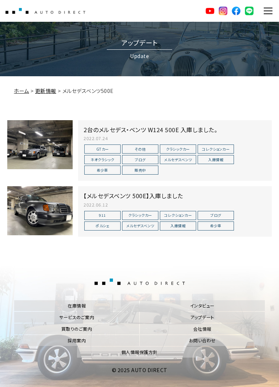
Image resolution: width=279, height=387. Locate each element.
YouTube (210, 11)
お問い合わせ (202, 340)
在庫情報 (77, 305)
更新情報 (45, 90)
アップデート (202, 317)
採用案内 (77, 340)
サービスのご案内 (76, 317)
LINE (249, 11)
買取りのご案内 (76, 329)
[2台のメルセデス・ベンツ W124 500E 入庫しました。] (40, 144)
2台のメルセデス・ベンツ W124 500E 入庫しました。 (150, 129)
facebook (236, 11)
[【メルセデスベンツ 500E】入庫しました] (40, 210)
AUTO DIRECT (45, 11)
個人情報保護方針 (139, 352)
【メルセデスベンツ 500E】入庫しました (133, 195)
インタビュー (202, 305)
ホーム (21, 90)
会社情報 (202, 329)
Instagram (223, 11)
